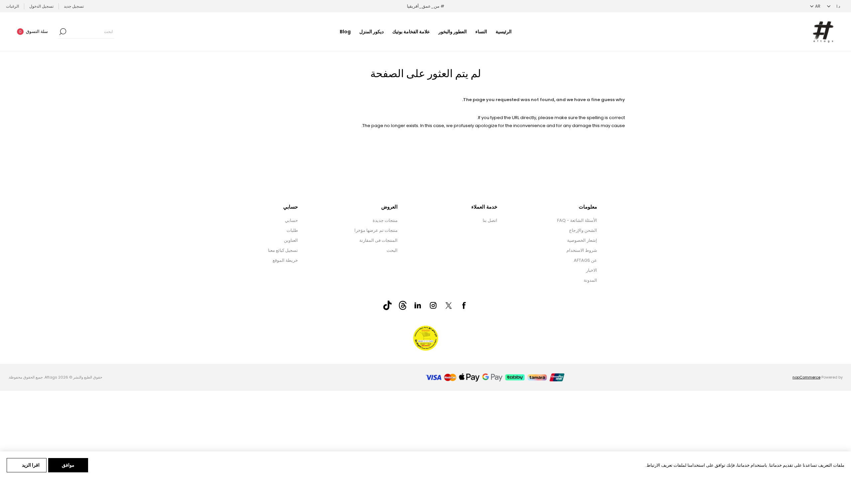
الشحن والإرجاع (583, 230)
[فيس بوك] (463, 305)
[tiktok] (387, 305)
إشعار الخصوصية (582, 240)
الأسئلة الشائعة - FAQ (577, 220)
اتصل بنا (490, 220)
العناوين (291, 240)
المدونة (590, 280)
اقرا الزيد (31, 465)
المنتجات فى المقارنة (378, 240)
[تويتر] (448, 305)
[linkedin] (418, 305)
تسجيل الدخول (41, 6)
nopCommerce (806, 377)
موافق (68, 465)
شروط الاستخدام (581, 250)
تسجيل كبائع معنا (283, 250)
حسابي (291, 220)
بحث (63, 31)
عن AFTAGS (585, 260)
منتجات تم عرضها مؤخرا (376, 230)
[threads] (402, 305)
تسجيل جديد (74, 6)
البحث (392, 250)
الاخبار (591, 270)
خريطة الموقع (285, 260)
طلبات (292, 230)
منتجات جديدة (385, 220)
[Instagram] (433, 305)
